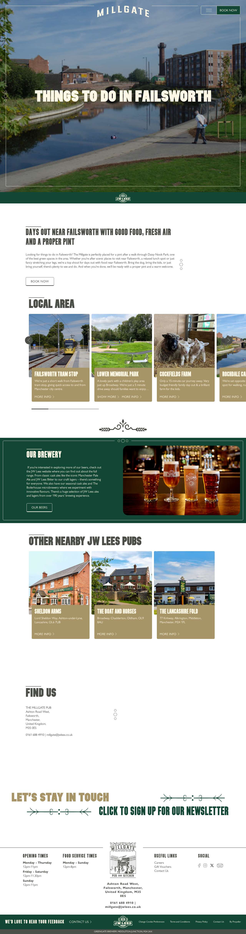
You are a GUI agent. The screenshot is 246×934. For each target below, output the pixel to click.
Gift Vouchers (162, 866)
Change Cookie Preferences (151, 921)
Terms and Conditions (180, 921)
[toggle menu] (209, 10)
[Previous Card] (29, 340)
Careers (159, 862)
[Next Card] (229, 340)
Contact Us (161, 871)
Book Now (228, 10)
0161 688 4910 (35, 735)
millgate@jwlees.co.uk (59, 735)
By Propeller (235, 921)
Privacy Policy (202, 921)
